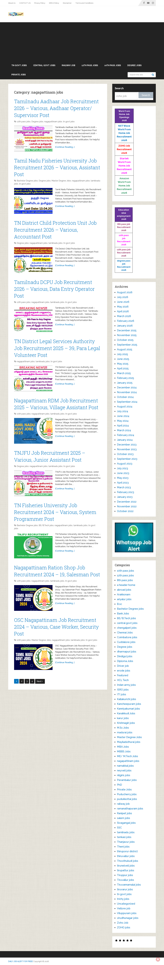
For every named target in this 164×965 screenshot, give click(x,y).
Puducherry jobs (127, 794)
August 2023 (124, 463)
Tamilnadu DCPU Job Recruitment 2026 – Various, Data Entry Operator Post (54, 289)
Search (153, 74)
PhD (119, 784)
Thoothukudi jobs (127, 860)
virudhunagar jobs (127, 917)
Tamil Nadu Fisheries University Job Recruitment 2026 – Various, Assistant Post (57, 167)
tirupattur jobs (125, 870)
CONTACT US (24, 3)
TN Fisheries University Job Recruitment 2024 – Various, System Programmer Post (55, 512)
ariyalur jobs (124, 599)
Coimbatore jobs (127, 637)
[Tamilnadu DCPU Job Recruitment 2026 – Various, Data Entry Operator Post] (33, 319)
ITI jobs (121, 694)
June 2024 (123, 416)
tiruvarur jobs (125, 889)
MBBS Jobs (124, 751)
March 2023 (124, 487)
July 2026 (122, 297)
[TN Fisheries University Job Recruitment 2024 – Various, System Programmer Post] (33, 545)
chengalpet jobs (127, 627)
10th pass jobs (112, 65)
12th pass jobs (90, 65)
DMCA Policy (54, 3)
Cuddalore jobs (126, 642)
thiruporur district (127, 851)
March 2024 (124, 430)
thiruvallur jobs (126, 856)
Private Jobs (18, 74)
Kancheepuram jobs (129, 703)
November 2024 (127, 392)
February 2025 (125, 378)
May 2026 (123, 306)
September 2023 (127, 458)
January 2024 (125, 439)
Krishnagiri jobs (126, 722)
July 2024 (122, 411)
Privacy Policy (39, 3)
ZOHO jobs (123, 927)
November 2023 (127, 449)
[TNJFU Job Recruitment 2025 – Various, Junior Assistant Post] (33, 483)
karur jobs (123, 718)
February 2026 (125, 320)
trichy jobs (123, 898)
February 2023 (125, 492)
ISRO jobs (123, 689)
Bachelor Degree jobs (27, 180)
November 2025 (126, 335)
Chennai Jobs (125, 632)
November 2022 (127, 506)
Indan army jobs (126, 684)
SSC (119, 827)
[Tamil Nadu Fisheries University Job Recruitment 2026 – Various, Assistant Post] (33, 201)
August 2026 (124, 292)
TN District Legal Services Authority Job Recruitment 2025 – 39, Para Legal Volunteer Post (57, 348)
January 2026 (125, 325)
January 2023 (124, 496)
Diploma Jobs (125, 661)
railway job (68, 65)
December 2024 (127, 387)
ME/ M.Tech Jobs (127, 756)
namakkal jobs (125, 765)
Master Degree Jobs (61, 180)
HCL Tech (123, 680)
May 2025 (122, 363)
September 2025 (127, 344)
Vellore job (123, 908)
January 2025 (124, 382)
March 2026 (124, 316)
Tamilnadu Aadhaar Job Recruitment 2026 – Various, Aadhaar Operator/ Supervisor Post (56, 108)
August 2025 (124, 349)
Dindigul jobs (124, 656)
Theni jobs (123, 846)
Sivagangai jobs (126, 822)
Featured (122, 675)
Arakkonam (123, 594)
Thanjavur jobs (126, 841)
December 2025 (126, 330)
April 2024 (123, 425)
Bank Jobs (123, 613)
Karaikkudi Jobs (126, 713)
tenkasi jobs (124, 837)
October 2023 (125, 454)
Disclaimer (67, 3)
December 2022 (126, 501)
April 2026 (123, 311)
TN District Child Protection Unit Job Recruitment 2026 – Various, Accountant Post (55, 230)
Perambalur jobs (127, 780)
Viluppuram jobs (126, 913)
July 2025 (122, 354)
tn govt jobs (19, 65)
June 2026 (123, 301)
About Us (11, 3)
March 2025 (124, 373)
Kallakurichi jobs (126, 699)
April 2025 (123, 368)
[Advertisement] (82, 42)
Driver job (123, 665)
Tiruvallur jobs (125, 879)
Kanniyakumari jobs (128, 708)
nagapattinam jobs (53, 121)
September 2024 (127, 401)
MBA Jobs (123, 746)
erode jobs (123, 670)
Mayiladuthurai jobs (128, 741)
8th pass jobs (125, 580)
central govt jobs (44, 65)
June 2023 (123, 473)
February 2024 (125, 435)
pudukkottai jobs (127, 799)
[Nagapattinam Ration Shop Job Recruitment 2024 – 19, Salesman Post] (33, 598)
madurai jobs (124, 732)
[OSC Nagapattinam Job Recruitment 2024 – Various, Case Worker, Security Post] (33, 657)
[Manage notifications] (158, 959)
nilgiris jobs (123, 775)
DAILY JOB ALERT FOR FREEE (20, 961)
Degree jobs (134, 65)
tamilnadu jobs (55, 243)
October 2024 (125, 397)
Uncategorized (126, 903)
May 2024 (123, 420)
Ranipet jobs (124, 813)
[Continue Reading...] (64, 147)
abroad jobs (124, 589)
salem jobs (123, 818)
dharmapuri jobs (126, 651)
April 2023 (123, 482)
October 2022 (125, 511)
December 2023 (126, 444)
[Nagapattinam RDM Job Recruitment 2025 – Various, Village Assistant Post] (33, 431)
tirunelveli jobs (126, 865)
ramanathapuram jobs (130, 808)
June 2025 (123, 358)
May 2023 (122, 477)
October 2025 (125, 339)
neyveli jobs (124, 770)
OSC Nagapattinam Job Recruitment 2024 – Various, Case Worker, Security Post (56, 627)
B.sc (119, 604)
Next (39, 681)
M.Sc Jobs (123, 727)
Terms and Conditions (84, 3)
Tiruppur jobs (125, 875)
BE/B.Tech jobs (46, 525)
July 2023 (122, 468)
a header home (126, 585)
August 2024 (124, 406)
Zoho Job (122, 922)
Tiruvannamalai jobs (129, 884)
